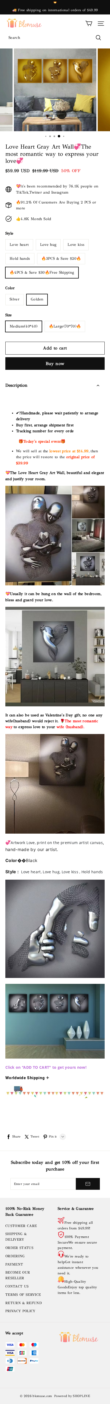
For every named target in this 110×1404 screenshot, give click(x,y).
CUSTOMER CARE (21, 1226)
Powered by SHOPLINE (72, 1396)
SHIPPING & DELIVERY (16, 1237)
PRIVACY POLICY (20, 1311)
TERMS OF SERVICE (23, 1295)
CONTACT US (17, 1286)
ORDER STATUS (19, 1248)
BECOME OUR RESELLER (17, 1275)
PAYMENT (14, 1264)
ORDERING (15, 1256)
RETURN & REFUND (23, 1303)
